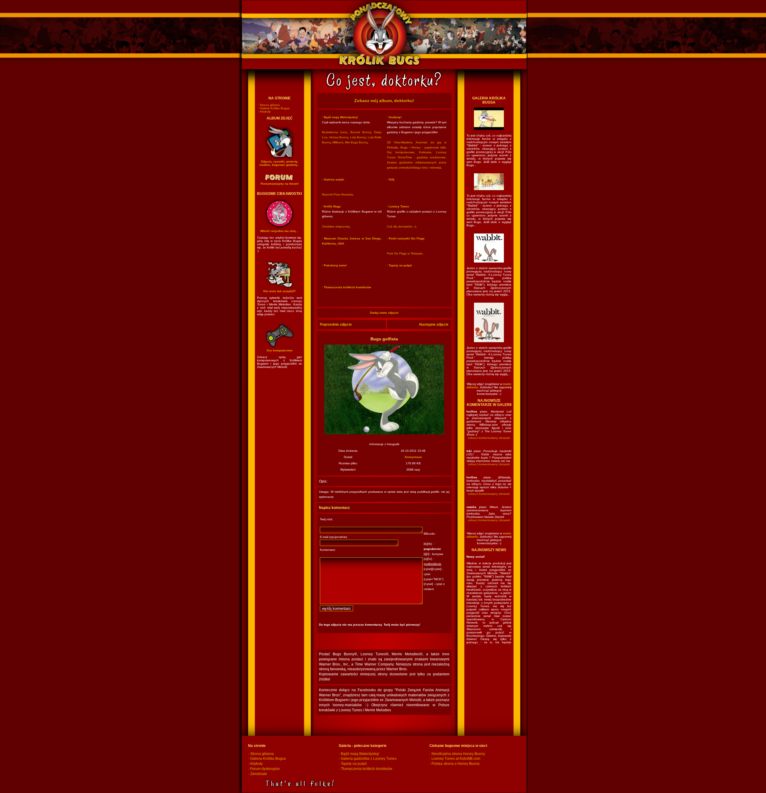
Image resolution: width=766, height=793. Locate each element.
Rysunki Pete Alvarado (337, 194)
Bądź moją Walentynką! (360, 754)
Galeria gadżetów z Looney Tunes (368, 758)
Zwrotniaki (258, 774)
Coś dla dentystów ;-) (401, 226)
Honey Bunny (338, 137)
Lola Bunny (358, 137)
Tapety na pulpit (354, 764)
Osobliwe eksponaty (335, 226)
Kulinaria (425, 152)
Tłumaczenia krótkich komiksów (366, 769)
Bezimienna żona (334, 132)
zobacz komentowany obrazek (489, 437)
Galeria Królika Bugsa (275, 108)
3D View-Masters (399, 142)
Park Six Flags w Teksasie (404, 253)
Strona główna (270, 105)
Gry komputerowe (400, 152)
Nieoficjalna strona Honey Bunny (458, 754)
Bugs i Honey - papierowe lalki (423, 147)
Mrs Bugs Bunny (356, 142)
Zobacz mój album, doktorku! (384, 100)
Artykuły (265, 111)
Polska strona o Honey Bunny (455, 764)
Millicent (337, 142)
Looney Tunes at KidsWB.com (455, 758)
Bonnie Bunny (360, 132)
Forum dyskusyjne (265, 769)
